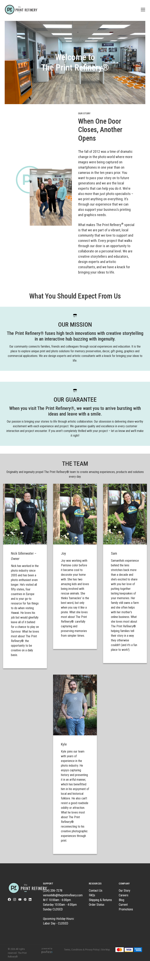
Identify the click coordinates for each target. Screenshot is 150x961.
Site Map (105, 949)
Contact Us (95, 890)
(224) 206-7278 (52, 890)
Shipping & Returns (100, 900)
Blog (121, 900)
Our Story (124, 890)
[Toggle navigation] (142, 10)
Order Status (96, 904)
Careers (123, 895)
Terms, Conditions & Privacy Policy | (82, 949)
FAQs (92, 895)
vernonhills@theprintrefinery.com (63, 895)
